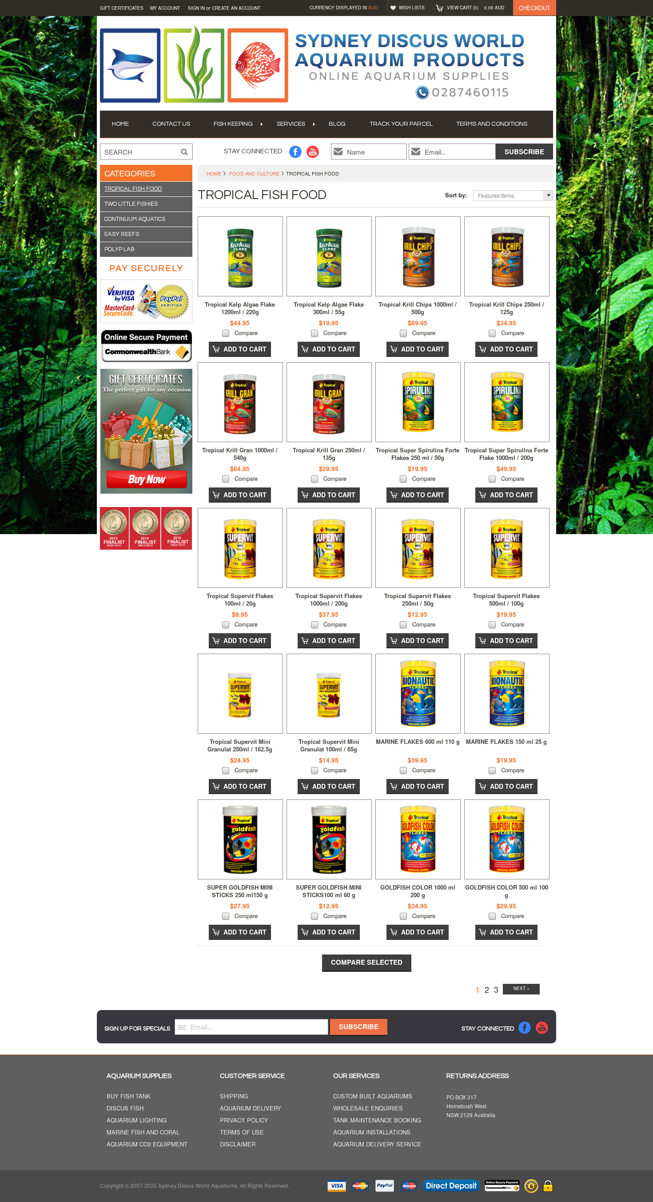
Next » (522, 988)
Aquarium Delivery (250, 1108)
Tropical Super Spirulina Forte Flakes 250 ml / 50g (417, 454)
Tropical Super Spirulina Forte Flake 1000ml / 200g (506, 454)
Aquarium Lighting (137, 1120)
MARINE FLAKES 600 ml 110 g (418, 741)
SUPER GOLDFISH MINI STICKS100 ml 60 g (329, 891)
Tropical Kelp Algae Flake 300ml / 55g (329, 308)
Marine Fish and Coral (143, 1132)
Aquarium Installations (371, 1132)
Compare (246, 332)
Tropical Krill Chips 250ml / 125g (506, 308)
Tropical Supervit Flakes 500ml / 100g (506, 599)
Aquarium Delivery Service (377, 1144)
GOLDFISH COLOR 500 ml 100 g (506, 891)
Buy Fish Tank (129, 1096)
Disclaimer (237, 1144)
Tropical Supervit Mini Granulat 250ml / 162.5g (239, 745)
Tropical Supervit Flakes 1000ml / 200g (328, 599)
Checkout (534, 8)
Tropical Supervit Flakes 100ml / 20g (240, 599)
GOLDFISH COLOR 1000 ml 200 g (417, 891)
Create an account (236, 8)
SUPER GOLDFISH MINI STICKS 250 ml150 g (240, 891)
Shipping (234, 1096)
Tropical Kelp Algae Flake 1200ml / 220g (240, 308)
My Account (165, 8)
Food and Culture (254, 173)
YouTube (313, 151)
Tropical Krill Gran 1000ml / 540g (240, 454)
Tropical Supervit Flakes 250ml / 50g (417, 599)
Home (214, 173)
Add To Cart (245, 348)
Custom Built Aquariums (372, 1096)
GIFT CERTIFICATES (121, 8)
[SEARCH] (184, 152)
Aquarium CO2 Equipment (147, 1144)
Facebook (295, 151)
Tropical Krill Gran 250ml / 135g (329, 454)
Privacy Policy (244, 1120)
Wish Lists (412, 7)
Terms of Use (242, 1132)
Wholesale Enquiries (368, 1108)
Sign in (196, 8)
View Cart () (475, 7)
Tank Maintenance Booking (377, 1120)
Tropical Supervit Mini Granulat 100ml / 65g (329, 745)
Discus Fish (125, 1108)
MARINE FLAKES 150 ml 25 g (506, 741)
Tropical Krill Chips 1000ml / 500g (417, 308)
